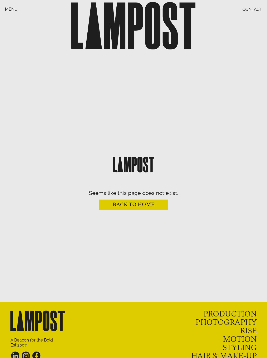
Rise (248, 331)
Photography (226, 322)
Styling (240, 347)
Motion (240, 339)
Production (230, 314)
